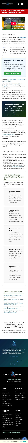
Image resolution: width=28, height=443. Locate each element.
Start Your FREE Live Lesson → (14, 115)
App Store (20, 361)
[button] (22, 4)
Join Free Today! (19, 391)
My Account (18, 413)
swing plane (22, 37)
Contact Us (19, 438)
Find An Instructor (19, 399)
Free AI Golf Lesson (7, 405)
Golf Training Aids (19, 395)
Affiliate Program (6, 420)
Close (24, 441)
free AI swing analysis (8, 134)
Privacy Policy (18, 417)
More (20, 441)
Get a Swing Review (7, 418)
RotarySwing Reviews (20, 393)
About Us (17, 415)
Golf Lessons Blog (7, 403)
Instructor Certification (20, 397)
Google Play (15, 364)
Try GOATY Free (14, 356)
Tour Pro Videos (6, 393)
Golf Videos (5, 391)
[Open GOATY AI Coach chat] (24, 439)
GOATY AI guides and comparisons (12, 432)
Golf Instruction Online (8, 422)
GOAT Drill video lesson (17, 166)
